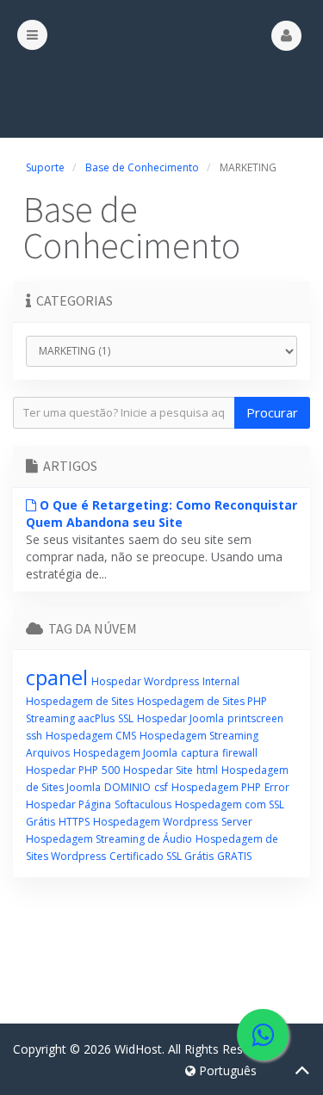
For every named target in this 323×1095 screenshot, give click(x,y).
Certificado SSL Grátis (161, 856)
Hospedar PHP (62, 770)
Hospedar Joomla (180, 718)
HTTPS (74, 821)
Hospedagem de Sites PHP (202, 701)
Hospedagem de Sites (80, 701)
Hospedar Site (158, 770)
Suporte (45, 167)
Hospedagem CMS (91, 735)
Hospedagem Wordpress (155, 821)
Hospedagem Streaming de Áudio (109, 839)
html (207, 770)
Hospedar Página (68, 804)
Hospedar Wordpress (145, 681)
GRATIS (234, 856)
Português (226, 1070)
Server (236, 821)
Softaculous (143, 804)
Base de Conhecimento (142, 167)
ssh (34, 735)
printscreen (255, 718)
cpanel (57, 677)
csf (161, 787)
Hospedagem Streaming (199, 735)
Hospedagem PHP (216, 787)
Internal (220, 681)
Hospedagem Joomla (125, 752)
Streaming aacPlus (70, 718)
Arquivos (48, 752)
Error (276, 787)
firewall (240, 752)
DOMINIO (127, 787)
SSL (126, 718)
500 (111, 770)
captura (200, 752)
